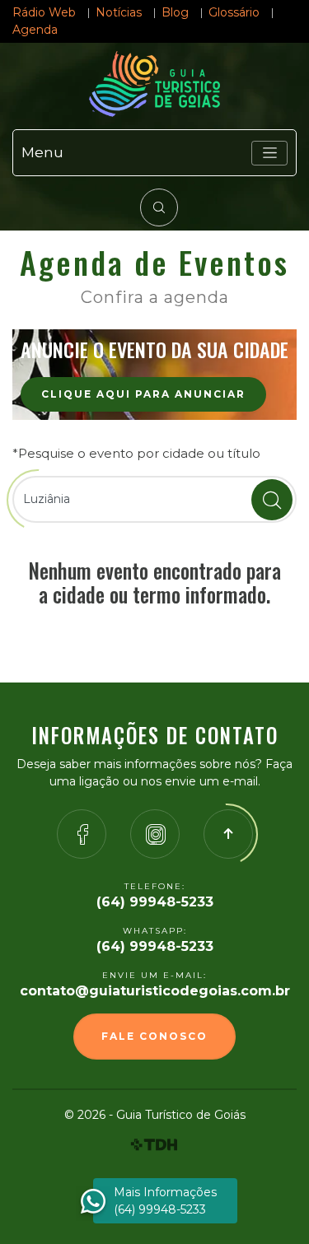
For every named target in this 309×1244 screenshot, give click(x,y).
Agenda (35, 29)
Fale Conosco (154, 1036)
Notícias (119, 12)
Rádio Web (44, 12)
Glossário (234, 12)
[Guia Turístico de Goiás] (154, 84)
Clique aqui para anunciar (143, 394)
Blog (175, 12)
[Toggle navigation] (269, 153)
